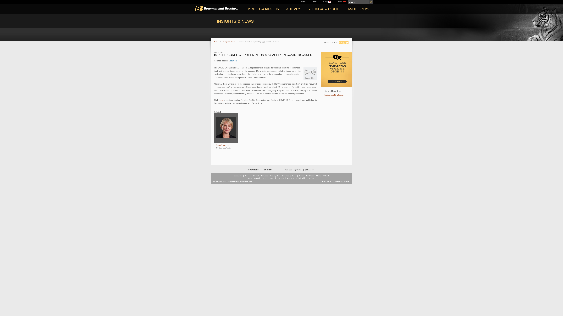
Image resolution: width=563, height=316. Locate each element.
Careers (315, 1)
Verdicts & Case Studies (324, 9)
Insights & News (358, 9)
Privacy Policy (327, 181)
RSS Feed (288, 170)
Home (216, 42)
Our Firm (303, 1)
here (221, 100)
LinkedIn (310, 170)
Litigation (232, 61)
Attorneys (293, 9)
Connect (268, 170)
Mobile (346, 181)
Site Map (338, 181)
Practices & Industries (263, 9)
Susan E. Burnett (222, 145)
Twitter (299, 170)
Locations (253, 170)
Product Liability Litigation (334, 95)
